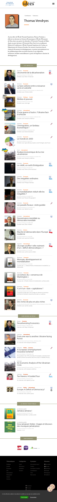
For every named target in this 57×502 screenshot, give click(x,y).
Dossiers (21, 470)
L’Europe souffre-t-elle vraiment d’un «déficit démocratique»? (30, 246)
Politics (25, 347)
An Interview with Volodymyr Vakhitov (26, 369)
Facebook (29, 485)
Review (19, 321)
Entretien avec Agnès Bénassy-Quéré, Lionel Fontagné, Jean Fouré (33, 143)
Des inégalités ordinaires (27, 178)
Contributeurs (28, 15)
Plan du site (33, 474)
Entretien (19, 70)
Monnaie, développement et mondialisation (29, 260)
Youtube (29, 488)
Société (31, 97)
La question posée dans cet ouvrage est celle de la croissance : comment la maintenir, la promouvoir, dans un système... (33, 293)
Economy (24, 321)
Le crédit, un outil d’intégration (30, 165)
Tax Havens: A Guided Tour (28, 376)
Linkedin (29, 490)
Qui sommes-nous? (34, 464)
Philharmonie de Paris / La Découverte (26, 415)
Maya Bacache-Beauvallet (24, 304)
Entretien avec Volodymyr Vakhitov (25, 118)
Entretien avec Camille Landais (24, 306)
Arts (7, 470)
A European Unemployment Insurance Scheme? (29, 350)
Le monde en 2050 (25, 138)
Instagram (47, 472)
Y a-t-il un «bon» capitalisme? (30, 288)
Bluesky (47, 466)
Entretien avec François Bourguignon (26, 198)
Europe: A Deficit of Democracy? (31, 389)
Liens (31, 472)
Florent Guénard (22, 116)
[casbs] (19, 448)
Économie (25, 70)
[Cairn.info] (35, 448)
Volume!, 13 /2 (21, 430)
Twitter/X (47, 474)
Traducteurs (35, 15)
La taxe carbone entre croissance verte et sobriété (31, 86)
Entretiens (21, 468)
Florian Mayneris (32, 304)
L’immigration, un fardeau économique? (28, 126)
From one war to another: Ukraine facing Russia (34, 337)
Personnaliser (33, 497)
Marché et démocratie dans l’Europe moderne (32, 233)
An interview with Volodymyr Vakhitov (26, 342)
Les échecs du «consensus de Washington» (29, 275)
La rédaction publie (21, 409)
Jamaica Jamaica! (24, 410)
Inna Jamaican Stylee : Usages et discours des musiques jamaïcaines (34, 425)
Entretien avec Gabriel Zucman (25, 209)
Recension (19, 257)
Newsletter (48, 464)
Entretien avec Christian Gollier (25, 92)
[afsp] (26, 448)
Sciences (8, 479)
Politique (25, 97)
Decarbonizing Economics (28, 323)
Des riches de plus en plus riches (31, 301)
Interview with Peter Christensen (25, 327)
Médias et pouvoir (25, 99)
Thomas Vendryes (22, 75)
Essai (18, 150)
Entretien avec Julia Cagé (23, 103)
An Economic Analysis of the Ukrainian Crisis (33, 363)
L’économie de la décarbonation (30, 72)
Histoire (25, 230)
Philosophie (9, 474)
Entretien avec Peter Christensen (25, 76)
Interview (19, 334)
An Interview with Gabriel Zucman (25, 380)
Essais (20, 464)
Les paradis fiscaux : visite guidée (31, 205)
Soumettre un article (35, 468)
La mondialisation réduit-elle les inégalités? (31, 192)
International (26, 110)
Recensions (21, 466)
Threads (47, 470)
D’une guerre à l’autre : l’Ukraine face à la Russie (33, 113)
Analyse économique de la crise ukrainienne (30, 153)
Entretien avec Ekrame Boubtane (25, 131)
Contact (32, 466)
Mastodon (47, 468)
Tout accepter (24, 497)
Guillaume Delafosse (23, 90)
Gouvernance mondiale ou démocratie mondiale (28, 219)
